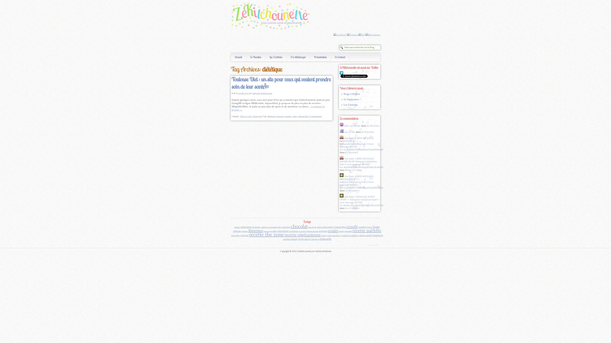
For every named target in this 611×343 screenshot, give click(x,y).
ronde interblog (333, 236)
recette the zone (266, 235)
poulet (333, 231)
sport (301, 239)
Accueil (238, 57)
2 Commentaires (315, 116)
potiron (323, 231)
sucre (307, 239)
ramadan (348, 231)
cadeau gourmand (269, 227)
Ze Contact (340, 57)
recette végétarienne (302, 235)
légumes (255, 231)
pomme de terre (312, 231)
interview (280, 116)
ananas (237, 227)
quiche (341, 231)
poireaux (293, 231)
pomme (302, 231)
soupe (294, 239)
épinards (325, 239)
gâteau (237, 231)
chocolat (299, 226)
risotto (323, 236)
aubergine (246, 227)
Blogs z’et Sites (352, 94)
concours (327, 227)
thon (317, 239)
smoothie (286, 239)
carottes (285, 227)
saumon (378, 235)
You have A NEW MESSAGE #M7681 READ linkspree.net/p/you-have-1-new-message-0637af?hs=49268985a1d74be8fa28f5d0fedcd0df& (361, 163)
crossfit (352, 227)
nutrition (288, 116)
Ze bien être (257, 116)
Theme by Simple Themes (374, 245)
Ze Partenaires (351, 99)
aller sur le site (352, 125)
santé (295, 116)
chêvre (319, 227)
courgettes (340, 227)
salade (362, 235)
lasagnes (245, 231)
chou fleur (312, 227)
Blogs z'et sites (246, 116)
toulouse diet (303, 116)
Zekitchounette (271, 16)
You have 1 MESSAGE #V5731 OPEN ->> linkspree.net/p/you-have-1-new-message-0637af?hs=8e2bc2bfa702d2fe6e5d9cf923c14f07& (361, 201)
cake (279, 227)
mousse (266, 231)
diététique (271, 116)
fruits (376, 227)
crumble (362, 227)
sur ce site (349, 132)
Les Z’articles (275, 57)
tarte (313, 239)
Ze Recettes (255, 57)
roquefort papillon (349, 235)
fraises (369, 227)
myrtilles (273, 231)
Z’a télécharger (298, 57)
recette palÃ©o (366, 230)
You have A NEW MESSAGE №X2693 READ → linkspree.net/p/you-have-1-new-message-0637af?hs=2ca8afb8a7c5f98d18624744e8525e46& (361, 144)
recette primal (240, 235)
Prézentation (320, 57)
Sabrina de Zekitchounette (262, 93)
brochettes (256, 227)
